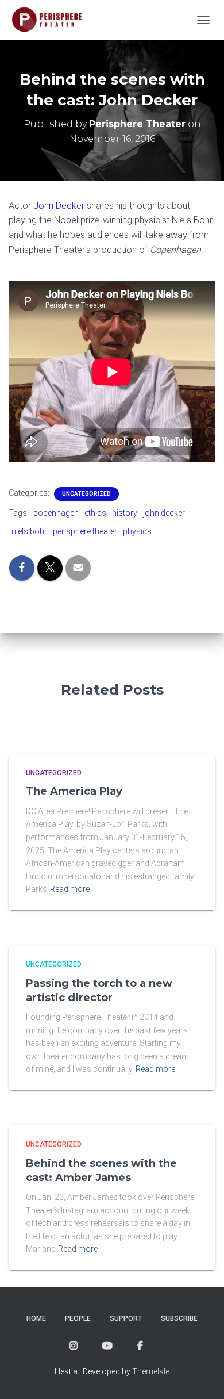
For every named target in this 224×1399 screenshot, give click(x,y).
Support (126, 1318)
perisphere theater (85, 531)
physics (137, 531)
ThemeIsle (150, 1371)
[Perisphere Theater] (55, 20)
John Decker (58, 205)
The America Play (74, 791)
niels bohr (29, 531)
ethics (95, 513)
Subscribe (179, 1318)
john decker (164, 513)
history (124, 513)
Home (36, 1318)
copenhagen (56, 513)
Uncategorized (86, 493)
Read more (70, 889)
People (78, 1318)
